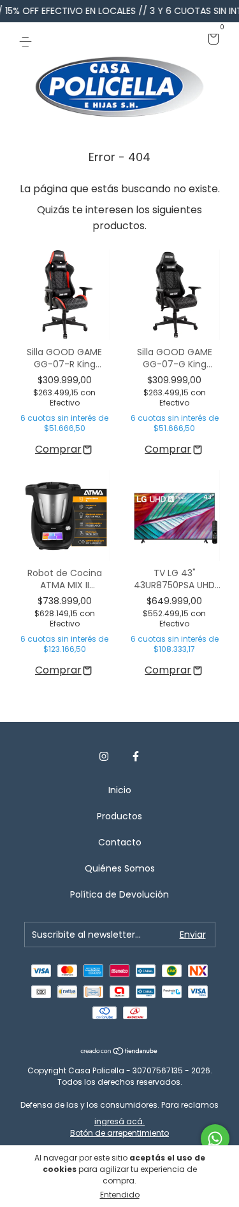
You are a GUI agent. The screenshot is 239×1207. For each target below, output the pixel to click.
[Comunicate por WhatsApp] (215, 1138)
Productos (119, 816)
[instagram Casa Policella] (104, 756)
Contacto (119, 842)
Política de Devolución (119, 894)
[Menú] (27, 40)
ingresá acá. (119, 1121)
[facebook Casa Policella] (136, 756)
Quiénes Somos (120, 868)
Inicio (119, 790)
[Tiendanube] (119, 1052)
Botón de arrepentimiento (119, 1132)
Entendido (120, 1194)
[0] (211, 40)
